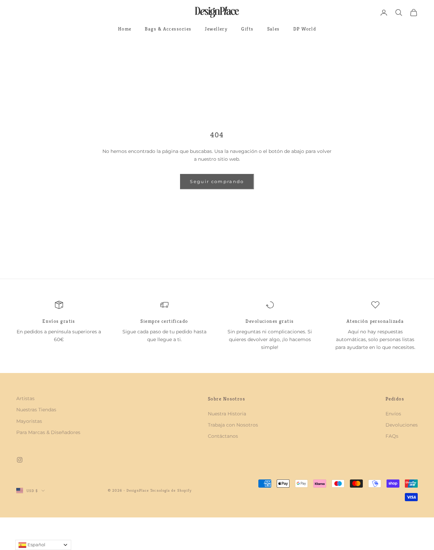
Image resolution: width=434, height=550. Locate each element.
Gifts (247, 29)
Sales (273, 29)
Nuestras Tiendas (36, 410)
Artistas (25, 398)
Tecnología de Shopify (171, 490)
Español (35, 544)
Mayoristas (29, 421)
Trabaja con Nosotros (233, 425)
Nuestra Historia (227, 414)
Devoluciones (402, 425)
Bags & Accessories (168, 29)
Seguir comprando (217, 181)
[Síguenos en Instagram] (19, 459)
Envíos (393, 414)
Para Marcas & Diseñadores (48, 432)
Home (125, 29)
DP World (304, 29)
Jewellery (216, 29)
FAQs (392, 436)
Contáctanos (223, 436)
